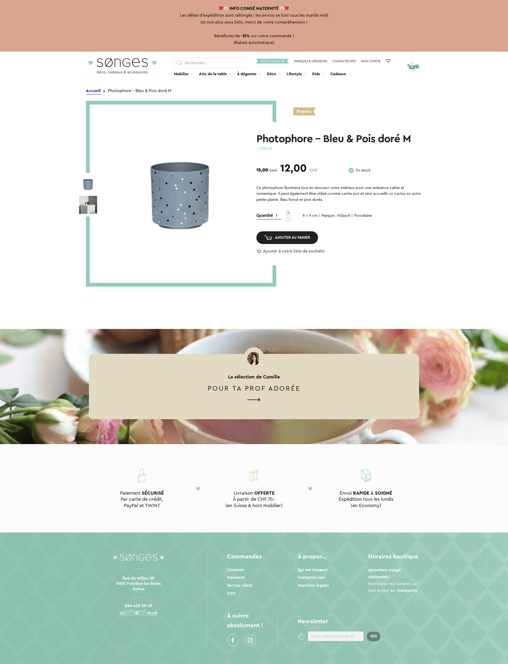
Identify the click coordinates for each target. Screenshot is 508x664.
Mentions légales (313, 586)
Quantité (264, 216)
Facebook (233, 640)
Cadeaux (338, 74)
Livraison (235, 570)
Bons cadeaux (272, 61)
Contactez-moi (344, 61)
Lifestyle (294, 74)
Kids (316, 74)
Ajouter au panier (292, 238)
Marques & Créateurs (310, 61)
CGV (231, 593)
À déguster (247, 74)
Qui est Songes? (313, 570)
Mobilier (181, 74)
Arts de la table (213, 74)
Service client (239, 586)
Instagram (250, 640)
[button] (290, 251)
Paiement (236, 578)
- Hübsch (264, 149)
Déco (271, 74)
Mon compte (370, 61)
